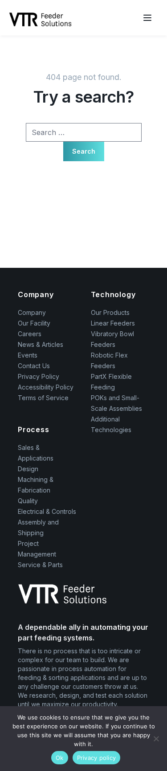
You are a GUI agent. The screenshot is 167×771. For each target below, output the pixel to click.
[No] (155, 738)
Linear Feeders (113, 323)
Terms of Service (43, 397)
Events (27, 355)
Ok (60, 757)
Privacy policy (96, 757)
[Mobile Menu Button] (147, 17)
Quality (28, 501)
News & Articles (40, 344)
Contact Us (34, 366)
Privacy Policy (38, 376)
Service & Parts (40, 564)
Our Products (110, 312)
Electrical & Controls (47, 511)
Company (32, 312)
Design (28, 469)
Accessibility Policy (45, 387)
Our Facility (34, 323)
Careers (29, 334)
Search (83, 151)
